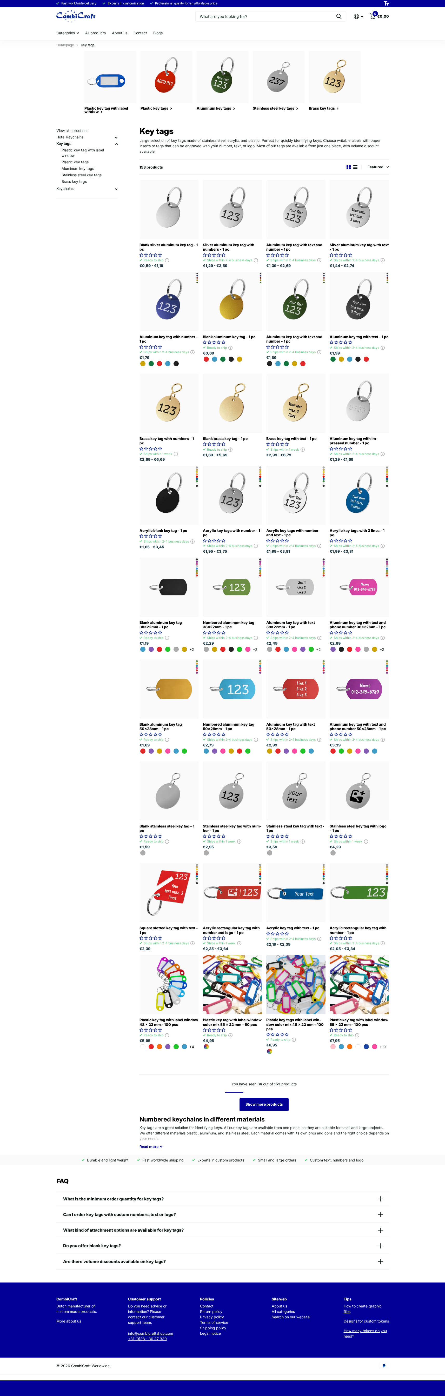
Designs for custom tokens (366, 1321)
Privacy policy (212, 1317)
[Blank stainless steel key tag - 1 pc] (169, 790)
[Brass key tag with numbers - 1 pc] (169, 403)
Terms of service (214, 1322)
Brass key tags (74, 181)
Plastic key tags (75, 162)
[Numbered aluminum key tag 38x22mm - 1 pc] (232, 587)
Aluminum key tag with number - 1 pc (169, 339)
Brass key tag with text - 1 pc (291, 438)
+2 (191, 649)
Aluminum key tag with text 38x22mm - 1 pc (290, 624)
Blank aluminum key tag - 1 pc (229, 337)
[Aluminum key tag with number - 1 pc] (169, 301)
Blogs (158, 33)
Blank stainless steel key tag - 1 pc (167, 828)
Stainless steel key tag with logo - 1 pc (358, 828)
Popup (167, 260)
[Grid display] (349, 167)
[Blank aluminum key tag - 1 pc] (232, 301)
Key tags (63, 143)
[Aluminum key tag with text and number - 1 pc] (296, 209)
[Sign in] (358, 16)
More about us (68, 1321)
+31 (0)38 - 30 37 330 (147, 1339)
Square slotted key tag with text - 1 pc (169, 930)
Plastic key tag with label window (83, 153)
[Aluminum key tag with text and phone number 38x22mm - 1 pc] (359, 587)
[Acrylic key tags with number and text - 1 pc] (296, 495)
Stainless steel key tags (82, 175)
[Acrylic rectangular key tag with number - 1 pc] (359, 892)
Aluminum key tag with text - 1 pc (359, 337)
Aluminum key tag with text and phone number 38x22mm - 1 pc (358, 624)
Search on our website (291, 1317)
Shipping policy (213, 1328)
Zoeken (339, 16)
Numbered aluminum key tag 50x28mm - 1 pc (228, 726)
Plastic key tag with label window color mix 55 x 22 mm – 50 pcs (232, 1022)
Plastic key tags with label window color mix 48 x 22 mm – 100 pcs (295, 1024)
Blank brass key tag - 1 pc (225, 438)
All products (95, 33)
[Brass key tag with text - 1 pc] (296, 403)
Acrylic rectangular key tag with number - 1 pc (358, 930)
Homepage (65, 45)
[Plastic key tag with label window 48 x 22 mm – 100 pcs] (169, 984)
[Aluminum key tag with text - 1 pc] (359, 301)
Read (149, 1146)
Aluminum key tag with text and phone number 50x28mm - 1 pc (358, 726)
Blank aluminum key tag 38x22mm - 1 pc (161, 624)
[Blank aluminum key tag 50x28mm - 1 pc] (169, 689)
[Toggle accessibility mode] (386, 3)
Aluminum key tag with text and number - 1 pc (294, 247)
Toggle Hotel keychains (116, 137)
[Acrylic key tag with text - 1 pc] (296, 892)
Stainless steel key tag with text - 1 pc (295, 828)
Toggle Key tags (116, 144)
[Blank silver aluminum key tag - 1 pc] (169, 209)
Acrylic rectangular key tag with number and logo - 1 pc (231, 930)
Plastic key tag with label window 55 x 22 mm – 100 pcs (359, 1022)
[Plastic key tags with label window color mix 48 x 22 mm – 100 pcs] (296, 984)
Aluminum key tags (78, 168)
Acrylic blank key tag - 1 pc (163, 530)
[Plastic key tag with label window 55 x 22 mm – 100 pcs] (359, 984)
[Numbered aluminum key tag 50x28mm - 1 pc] (232, 689)
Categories (65, 33)
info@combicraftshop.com (150, 1333)
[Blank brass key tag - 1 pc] (232, 403)
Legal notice (210, 1333)
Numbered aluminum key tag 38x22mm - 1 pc (228, 624)
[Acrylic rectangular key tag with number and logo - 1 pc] (232, 892)
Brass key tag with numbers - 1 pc (167, 440)
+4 (191, 1047)
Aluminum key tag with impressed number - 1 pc (354, 440)
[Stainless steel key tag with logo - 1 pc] (359, 790)
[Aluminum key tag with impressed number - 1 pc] (359, 403)
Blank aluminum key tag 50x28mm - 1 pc (161, 726)
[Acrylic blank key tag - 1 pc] (169, 495)
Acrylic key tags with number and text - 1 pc (292, 532)
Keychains (65, 188)
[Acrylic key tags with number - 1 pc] (232, 495)
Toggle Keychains (116, 189)
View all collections (72, 130)
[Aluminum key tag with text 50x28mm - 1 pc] (296, 689)
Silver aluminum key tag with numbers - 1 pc (228, 247)
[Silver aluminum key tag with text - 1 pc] (359, 209)
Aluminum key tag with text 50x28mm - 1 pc (290, 726)
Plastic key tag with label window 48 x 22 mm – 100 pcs (169, 1022)
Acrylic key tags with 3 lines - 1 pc (357, 532)
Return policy (211, 1311)
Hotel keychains (69, 137)
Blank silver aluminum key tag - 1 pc (169, 247)
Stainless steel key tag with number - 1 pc (232, 828)
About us (119, 33)
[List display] (355, 167)
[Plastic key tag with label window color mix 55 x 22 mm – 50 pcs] (232, 984)
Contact (140, 33)
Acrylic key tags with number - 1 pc (231, 532)
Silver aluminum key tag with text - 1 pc (359, 247)
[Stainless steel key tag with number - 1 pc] (232, 790)
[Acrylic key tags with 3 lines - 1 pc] (359, 495)
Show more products (264, 1104)
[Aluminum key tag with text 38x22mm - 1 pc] (296, 587)
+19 (383, 1047)
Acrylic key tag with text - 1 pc (292, 928)
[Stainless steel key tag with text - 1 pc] (296, 790)
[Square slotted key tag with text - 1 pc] (169, 892)
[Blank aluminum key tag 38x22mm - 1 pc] (169, 587)
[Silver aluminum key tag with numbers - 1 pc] (232, 209)
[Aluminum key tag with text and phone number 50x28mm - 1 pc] (359, 689)
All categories (283, 1311)
